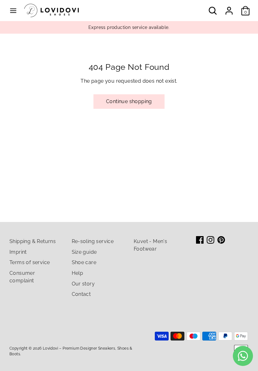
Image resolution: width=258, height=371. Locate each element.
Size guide (84, 252)
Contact (81, 294)
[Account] (229, 8)
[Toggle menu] (13, 10)
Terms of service (29, 262)
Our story (83, 284)
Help (77, 273)
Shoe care (84, 262)
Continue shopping (129, 101)
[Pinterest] (221, 240)
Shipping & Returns (32, 241)
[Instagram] (210, 240)
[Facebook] (200, 240)
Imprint (18, 252)
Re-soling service (93, 241)
